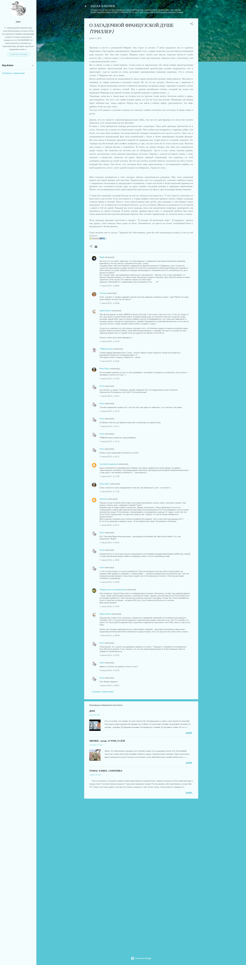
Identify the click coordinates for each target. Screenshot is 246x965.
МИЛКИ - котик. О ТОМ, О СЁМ (107, 741)
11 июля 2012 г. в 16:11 (109, 426)
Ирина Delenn (105, 310)
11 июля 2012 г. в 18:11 (109, 525)
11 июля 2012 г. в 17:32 (109, 491)
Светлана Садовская (109, 464)
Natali (102, 257)
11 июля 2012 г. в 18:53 (109, 542)
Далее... (189, 733)
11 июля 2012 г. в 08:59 (109, 286)
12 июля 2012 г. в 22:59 (109, 655)
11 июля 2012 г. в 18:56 (109, 560)
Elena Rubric (105, 368)
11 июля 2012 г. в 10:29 (109, 361)
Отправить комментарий (102, 692)
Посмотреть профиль (18, 54)
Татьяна (103, 293)
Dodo (102, 386)
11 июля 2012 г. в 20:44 (109, 635)
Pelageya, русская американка (113, 589)
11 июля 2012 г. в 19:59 (109, 606)
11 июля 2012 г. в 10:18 (109, 341)
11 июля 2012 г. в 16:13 (109, 456)
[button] (191, 24)
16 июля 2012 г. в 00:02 (109, 685)
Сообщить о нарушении (13, 73)
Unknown (103, 499)
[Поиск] (196, 7)
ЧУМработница (106, 349)
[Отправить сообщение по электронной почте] (96, 247)
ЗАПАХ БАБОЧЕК (102, 6)
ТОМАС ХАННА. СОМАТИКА (105, 770)
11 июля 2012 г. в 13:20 (109, 378)
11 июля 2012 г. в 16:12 (109, 441)
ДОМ (92, 711)
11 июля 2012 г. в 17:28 (109, 476)
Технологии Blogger (143, 958)
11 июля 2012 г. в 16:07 (109, 396)
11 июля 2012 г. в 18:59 (109, 582)
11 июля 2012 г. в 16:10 (109, 411)
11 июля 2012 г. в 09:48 (109, 303)
